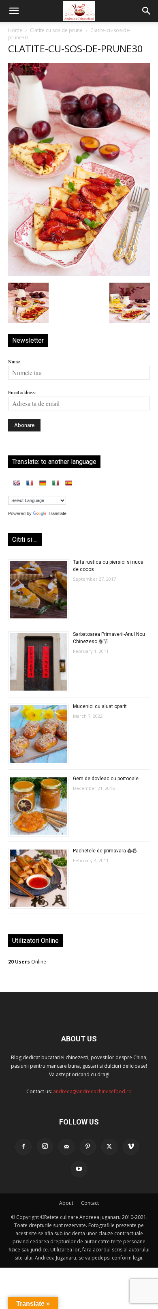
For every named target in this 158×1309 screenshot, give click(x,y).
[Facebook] (23, 1147)
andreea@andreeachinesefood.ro (92, 1091)
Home (15, 30)
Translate (57, 513)
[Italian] (55, 483)
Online (27, 961)
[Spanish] (68, 483)
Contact (90, 1203)
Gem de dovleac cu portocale (106, 778)
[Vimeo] (131, 1147)
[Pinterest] (88, 1147)
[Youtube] (79, 1169)
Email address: (22, 392)
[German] (42, 483)
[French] (29, 483)
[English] (16, 483)
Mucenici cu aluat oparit (100, 706)
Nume (14, 361)
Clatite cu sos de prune (56, 30)
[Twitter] (109, 1147)
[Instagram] (45, 1146)
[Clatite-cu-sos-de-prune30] (79, 274)
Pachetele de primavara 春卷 (105, 851)
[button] (14, 11)
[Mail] (66, 1147)
